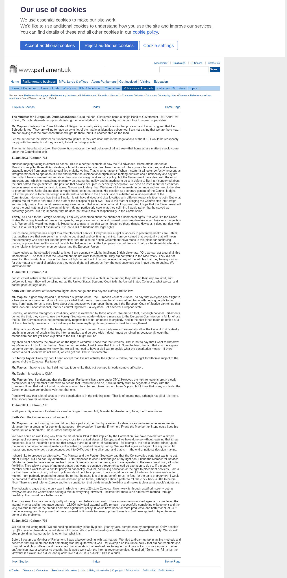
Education (161, 81)
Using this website (99, 570)
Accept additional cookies (50, 45)
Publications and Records (93, 95)
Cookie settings (158, 45)
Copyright (117, 570)
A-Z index (14, 570)
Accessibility (160, 63)
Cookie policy (149, 570)
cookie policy (145, 32)
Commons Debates (132, 95)
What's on (69, 88)
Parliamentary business (39, 81)
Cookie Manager (166, 570)
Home (15, 81)
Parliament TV (166, 88)
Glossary (28, 570)
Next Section (20, 561)
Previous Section (23, 107)
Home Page (172, 107)
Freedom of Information (64, 570)
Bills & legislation (90, 88)
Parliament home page (36, 95)
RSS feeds (196, 63)
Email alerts (179, 63)
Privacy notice (132, 570)
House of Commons (23, 88)
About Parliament (103, 81)
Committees (112, 88)
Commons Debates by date (161, 95)
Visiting (145, 81)
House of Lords (49, 88)
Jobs (83, 570)
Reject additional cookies (109, 45)
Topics (193, 88)
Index (96, 107)
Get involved (128, 81)
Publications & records (138, 88)
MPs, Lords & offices (73, 81)
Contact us (214, 63)
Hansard (114, 95)
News (182, 88)
